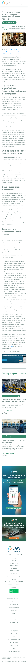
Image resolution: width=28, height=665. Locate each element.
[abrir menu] (24, 3)
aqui (12, 346)
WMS (14, 648)
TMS (14, 637)
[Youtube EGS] (21, 555)
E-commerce (14, 642)
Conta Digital (14, 645)
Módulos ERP (14, 634)
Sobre (14, 602)
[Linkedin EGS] (18, 555)
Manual (14, 613)
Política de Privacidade (14, 625)
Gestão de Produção (14, 651)
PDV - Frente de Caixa (14, 639)
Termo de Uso (14, 622)
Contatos (14, 610)
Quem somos (14, 604)
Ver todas (23, 373)
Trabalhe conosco (14, 607)
